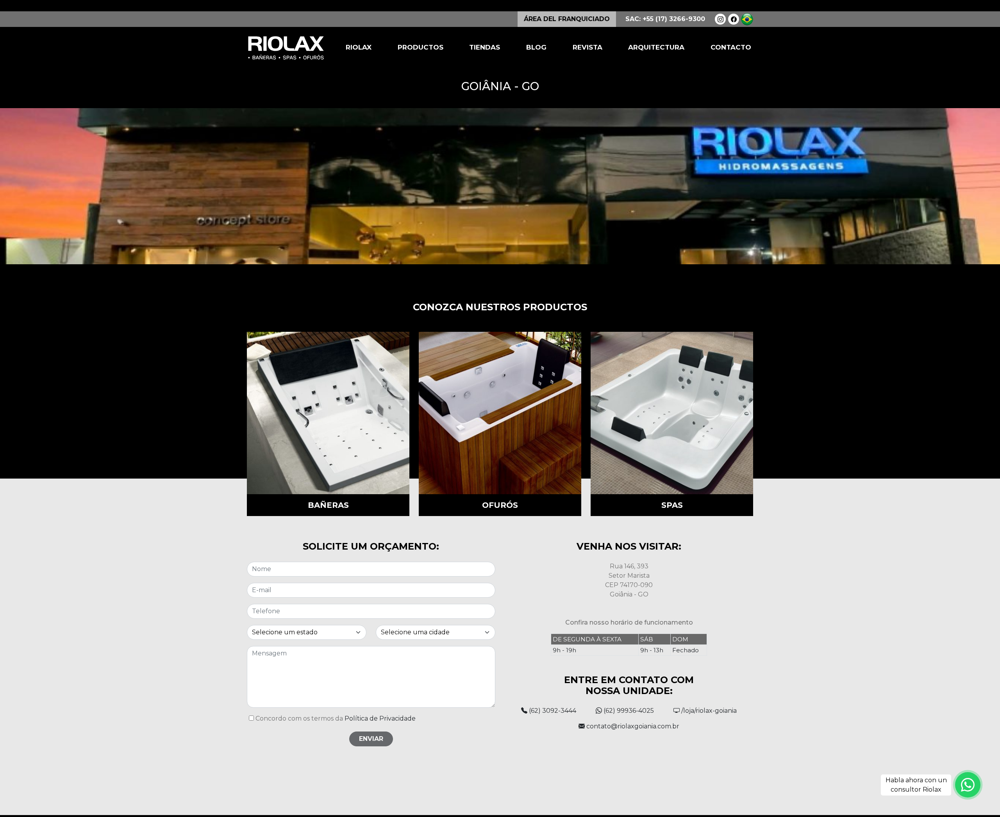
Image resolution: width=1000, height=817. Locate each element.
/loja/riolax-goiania (708, 710)
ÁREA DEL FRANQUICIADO (567, 19)
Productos (420, 47)
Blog (536, 47)
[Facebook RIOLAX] (733, 19)
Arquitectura (656, 47)
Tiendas (484, 47)
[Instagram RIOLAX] (720, 19)
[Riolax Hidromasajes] (286, 48)
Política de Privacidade (380, 718)
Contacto (731, 47)
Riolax (358, 47)
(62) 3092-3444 (551, 710)
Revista (587, 47)
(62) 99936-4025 (628, 710)
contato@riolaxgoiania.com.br (632, 726)
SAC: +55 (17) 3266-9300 (665, 19)
